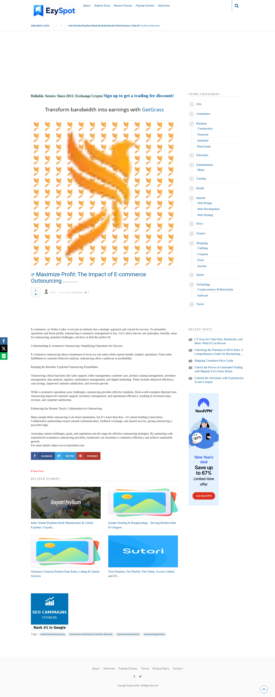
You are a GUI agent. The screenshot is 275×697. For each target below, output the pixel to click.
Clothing (202, 248)
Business (78, 292)
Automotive (203, 113)
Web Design (204, 203)
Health (200, 188)
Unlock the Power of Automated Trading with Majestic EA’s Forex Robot (218, 369)
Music (201, 169)
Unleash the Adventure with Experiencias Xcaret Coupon (218, 379)
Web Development (208, 209)
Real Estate (204, 146)
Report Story (38, 471)
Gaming (201, 178)
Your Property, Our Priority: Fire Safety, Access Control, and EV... (141, 574)
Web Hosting (205, 215)
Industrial (202, 140)
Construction (205, 128)
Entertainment (204, 164)
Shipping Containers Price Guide (213, 360)
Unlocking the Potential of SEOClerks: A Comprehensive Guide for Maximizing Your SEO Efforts (218, 352)
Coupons (202, 254)
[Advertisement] (137, 66)
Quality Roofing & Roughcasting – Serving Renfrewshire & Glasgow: (142, 525)
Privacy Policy (161, 668)
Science (200, 233)
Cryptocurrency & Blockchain (215, 289)
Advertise (164, 5)
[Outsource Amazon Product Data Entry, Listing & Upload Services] (66, 551)
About (87, 5)
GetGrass (153, 109)
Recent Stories (123, 5)
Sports (200, 274)
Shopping (202, 243)
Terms (145, 668)
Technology (203, 284)
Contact (178, 668)
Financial (202, 134)
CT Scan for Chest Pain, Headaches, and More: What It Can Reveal (218, 341)
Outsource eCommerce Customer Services (90, 634)
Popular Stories (145, 5)
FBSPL (53, 292)
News (199, 223)
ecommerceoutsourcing (53, 634)
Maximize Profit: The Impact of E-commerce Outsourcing (88, 277)
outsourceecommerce (128, 634)
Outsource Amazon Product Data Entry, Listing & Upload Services (65, 574)
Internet (200, 198)
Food (200, 260)
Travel (200, 304)
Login (221, 5)
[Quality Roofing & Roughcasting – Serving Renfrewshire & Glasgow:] (143, 503)
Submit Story (102, 5)
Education (202, 155)
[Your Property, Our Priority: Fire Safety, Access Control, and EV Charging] (143, 551)
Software (202, 295)
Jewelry (202, 266)
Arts (198, 104)
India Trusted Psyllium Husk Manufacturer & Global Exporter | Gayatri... (62, 525)
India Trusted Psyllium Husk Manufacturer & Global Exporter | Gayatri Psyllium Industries (114, 25)
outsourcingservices (154, 634)
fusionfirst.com (70, 281)
